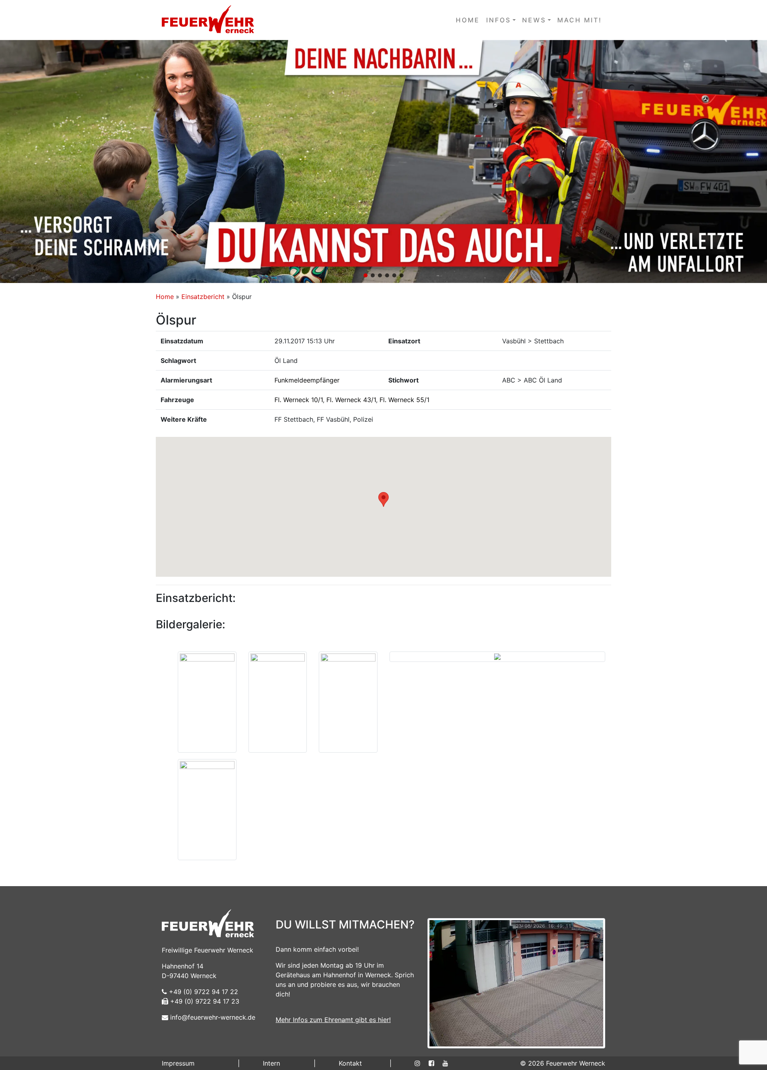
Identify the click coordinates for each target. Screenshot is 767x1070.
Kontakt (350, 1063)
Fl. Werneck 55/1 (404, 400)
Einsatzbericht (203, 297)
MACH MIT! (579, 20)
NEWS (534, 20)
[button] (383, 161)
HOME (468, 20)
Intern (271, 1063)
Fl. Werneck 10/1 (298, 400)
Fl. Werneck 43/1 (351, 400)
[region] (383, 161)
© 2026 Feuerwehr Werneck (562, 1063)
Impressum (178, 1063)
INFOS (498, 20)
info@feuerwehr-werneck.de (211, 1017)
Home (165, 297)
